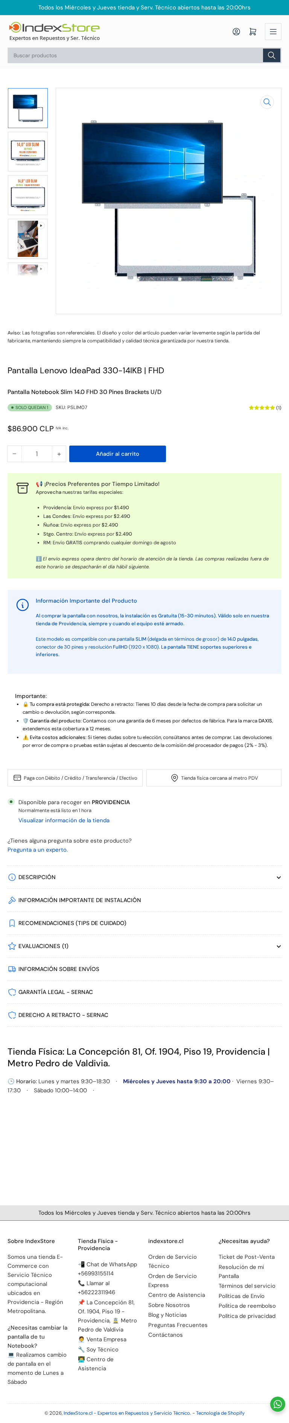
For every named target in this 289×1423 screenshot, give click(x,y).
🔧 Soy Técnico (98, 1349)
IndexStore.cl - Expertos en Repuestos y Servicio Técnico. (127, 1413)
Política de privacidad (247, 1316)
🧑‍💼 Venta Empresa (102, 1339)
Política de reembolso (247, 1306)
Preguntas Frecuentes (178, 1325)
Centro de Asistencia (176, 1295)
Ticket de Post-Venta (247, 1257)
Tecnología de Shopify (220, 1413)
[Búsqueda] (271, 55)
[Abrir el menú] (273, 31)
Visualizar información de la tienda (64, 820)
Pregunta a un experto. (38, 849)
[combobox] (144, 55)
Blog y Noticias (167, 1315)
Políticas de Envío (242, 1296)
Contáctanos (165, 1335)
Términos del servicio (247, 1286)
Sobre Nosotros (169, 1305)
